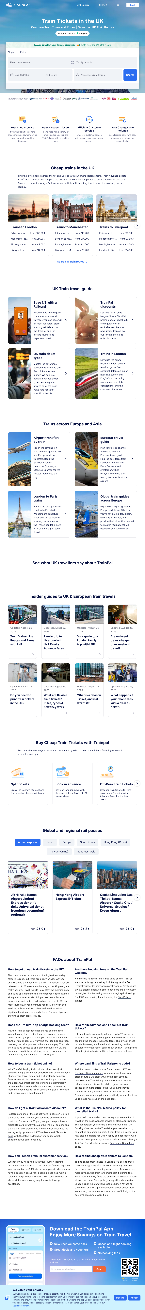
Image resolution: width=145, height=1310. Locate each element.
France (117, 517)
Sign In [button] (133, 5)
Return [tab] (23, 52)
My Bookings (83, 5)
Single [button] (11, 52)
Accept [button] (134, 1297)
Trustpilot (13, 573)
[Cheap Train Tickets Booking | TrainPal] (18, 5)
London (111, 1165)
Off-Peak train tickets (116, 788)
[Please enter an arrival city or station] (105, 62)
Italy (122, 513)
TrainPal (127, 982)
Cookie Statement (20, 1305)
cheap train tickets (26, 986)
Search (130, 75)
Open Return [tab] (39, 52)
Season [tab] (56, 52)
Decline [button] (120, 1297)
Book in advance (68, 788)
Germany (105, 517)
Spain (128, 513)
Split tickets (20, 788)
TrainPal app (124, 1000)
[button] (103, 5)
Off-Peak (26, 179)
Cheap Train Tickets (23, 1019)
